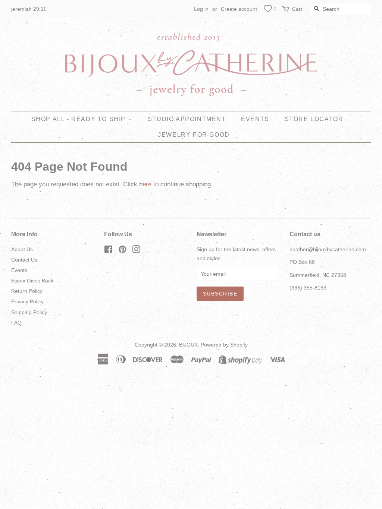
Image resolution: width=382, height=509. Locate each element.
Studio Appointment (187, 119)
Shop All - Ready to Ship (79, 119)
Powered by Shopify (224, 345)
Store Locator (314, 119)
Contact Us (24, 260)
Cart (297, 9)
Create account (239, 9)
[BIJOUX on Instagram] (136, 251)
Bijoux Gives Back (32, 281)
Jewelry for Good (194, 135)
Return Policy (27, 291)
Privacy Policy (27, 301)
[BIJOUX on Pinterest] (122, 251)
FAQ (16, 323)
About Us (22, 249)
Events (255, 119)
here (145, 184)
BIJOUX (188, 345)
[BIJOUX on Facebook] (108, 251)
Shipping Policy (29, 312)
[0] (267, 10)
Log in (201, 9)
